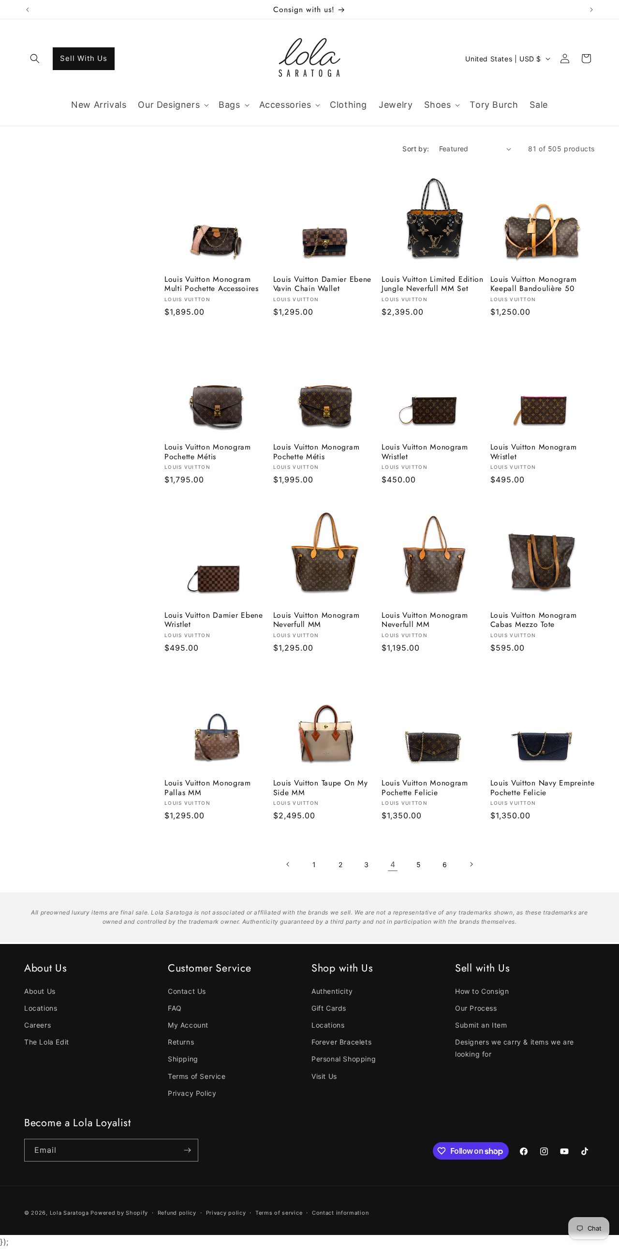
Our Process (476, 1008)
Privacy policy (226, 1212)
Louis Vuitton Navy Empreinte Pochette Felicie (542, 787)
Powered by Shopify (119, 1212)
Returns (181, 1042)
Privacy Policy (192, 1093)
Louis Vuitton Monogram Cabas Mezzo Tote (533, 619)
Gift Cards (328, 1008)
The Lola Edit (46, 1042)
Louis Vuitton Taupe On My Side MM (320, 787)
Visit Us (324, 1076)
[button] (34, 58)
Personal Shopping (343, 1059)
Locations (40, 1008)
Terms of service (278, 1212)
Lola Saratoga (69, 1212)
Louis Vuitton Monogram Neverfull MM (316, 619)
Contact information (340, 1212)
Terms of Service (197, 1076)
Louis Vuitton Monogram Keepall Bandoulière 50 (533, 284)
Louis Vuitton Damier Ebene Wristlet (213, 619)
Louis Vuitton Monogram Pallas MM (207, 787)
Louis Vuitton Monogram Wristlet (425, 451)
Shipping (183, 1059)
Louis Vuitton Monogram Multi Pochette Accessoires (211, 284)
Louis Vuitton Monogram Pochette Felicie (425, 787)
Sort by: (415, 149)
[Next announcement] (591, 9)
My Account (188, 1025)
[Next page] (471, 864)
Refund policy (177, 1212)
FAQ (175, 1008)
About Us (40, 991)
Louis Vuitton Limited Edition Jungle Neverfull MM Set (433, 284)
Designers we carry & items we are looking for (514, 1048)
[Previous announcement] (27, 9)
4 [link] (393, 864)
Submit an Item (481, 1025)
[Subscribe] (187, 1150)
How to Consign (482, 991)
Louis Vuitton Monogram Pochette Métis (207, 451)
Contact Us (187, 991)
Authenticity (332, 991)
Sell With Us (83, 58)
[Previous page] (288, 864)
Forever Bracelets (341, 1042)
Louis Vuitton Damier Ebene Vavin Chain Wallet (322, 284)
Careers (37, 1025)
